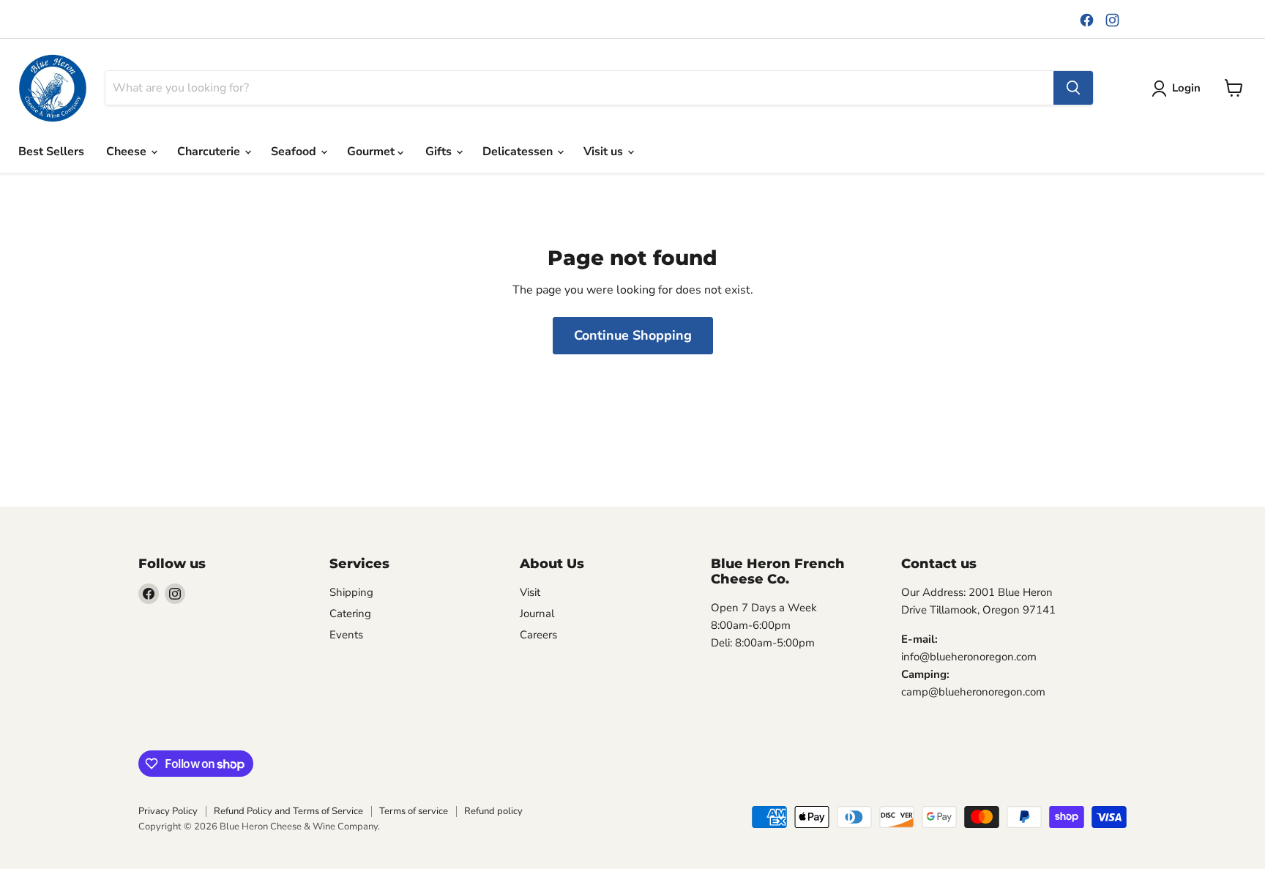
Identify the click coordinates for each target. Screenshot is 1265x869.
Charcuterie (210, 151)
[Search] (1073, 88)
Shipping (351, 592)
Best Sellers (51, 151)
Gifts (440, 151)
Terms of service (413, 811)
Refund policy (493, 811)
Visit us (604, 151)
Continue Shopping (633, 335)
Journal (537, 613)
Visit (530, 592)
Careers (538, 634)
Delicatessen (519, 151)
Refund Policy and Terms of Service (288, 811)
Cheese (127, 151)
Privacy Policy (168, 811)
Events (346, 634)
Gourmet (372, 151)
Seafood (295, 151)
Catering (350, 613)
